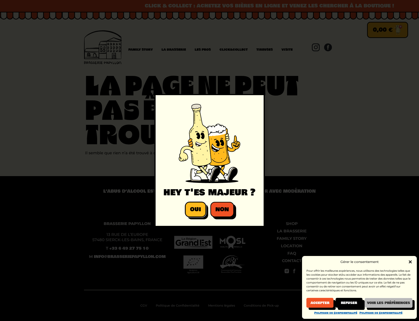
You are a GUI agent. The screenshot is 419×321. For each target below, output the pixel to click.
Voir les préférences (388, 303)
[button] (410, 262)
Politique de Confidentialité (335, 313)
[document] (209, 160)
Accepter (320, 303)
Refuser (349, 303)
